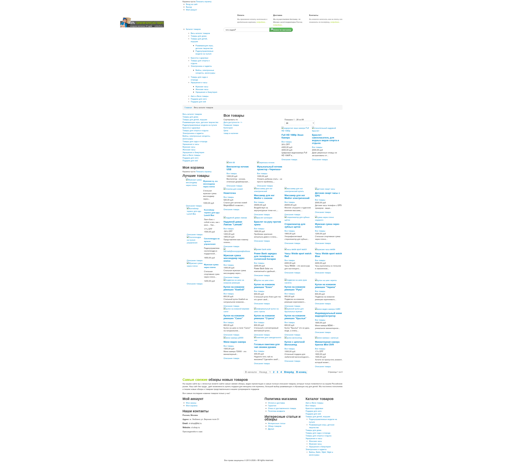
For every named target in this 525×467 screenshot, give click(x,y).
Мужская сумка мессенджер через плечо (210, 184)
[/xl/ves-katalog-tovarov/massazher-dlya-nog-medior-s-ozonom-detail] (268, 189)
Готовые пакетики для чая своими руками (267, 346)
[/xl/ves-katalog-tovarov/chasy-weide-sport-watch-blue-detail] (325, 249)
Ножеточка (230, 193)
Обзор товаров (274, 426)
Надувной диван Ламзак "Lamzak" (233, 223)
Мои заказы (191, 402)
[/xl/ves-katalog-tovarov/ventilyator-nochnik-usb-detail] (231, 162)
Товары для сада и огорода (195, 141)
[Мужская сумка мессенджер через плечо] (194, 182)
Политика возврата (276, 411)
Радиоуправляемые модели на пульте (200, 125)
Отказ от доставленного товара (282, 408)
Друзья (271, 428)
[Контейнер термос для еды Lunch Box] (195, 210)
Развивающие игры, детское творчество (200, 122)
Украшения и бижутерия (193, 152)
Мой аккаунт (191, 9)
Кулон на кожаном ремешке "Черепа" (325, 286)
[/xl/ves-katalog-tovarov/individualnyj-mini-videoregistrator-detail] (327, 308)
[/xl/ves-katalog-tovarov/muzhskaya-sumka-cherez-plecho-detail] (328, 218)
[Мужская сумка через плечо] (195, 264)
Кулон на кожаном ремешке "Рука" (295, 288)
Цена (226, 130)
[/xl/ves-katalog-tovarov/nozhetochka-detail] (233, 188)
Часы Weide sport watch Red (298, 255)
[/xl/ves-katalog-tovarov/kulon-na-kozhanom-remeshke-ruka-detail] (298, 280)
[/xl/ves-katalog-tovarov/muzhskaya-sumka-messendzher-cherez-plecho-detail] (237, 249)
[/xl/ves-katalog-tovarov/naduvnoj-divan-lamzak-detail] (235, 217)
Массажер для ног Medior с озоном (264, 197)
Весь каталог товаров (192, 114)
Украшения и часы (191, 144)
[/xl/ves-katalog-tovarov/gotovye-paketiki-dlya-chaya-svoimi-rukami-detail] (268, 338)
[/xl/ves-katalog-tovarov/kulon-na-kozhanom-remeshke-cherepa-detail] (326, 280)
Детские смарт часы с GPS (327, 194)
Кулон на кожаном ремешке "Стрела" (264, 317)
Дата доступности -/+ (233, 122)
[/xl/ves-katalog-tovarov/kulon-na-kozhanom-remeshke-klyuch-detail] (264, 280)
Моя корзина (191, 405)
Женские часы (189, 149)
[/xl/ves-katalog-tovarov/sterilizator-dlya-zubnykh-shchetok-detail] (298, 218)
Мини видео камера (235, 341)
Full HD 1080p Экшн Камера (292, 136)
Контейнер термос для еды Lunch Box (212, 212)
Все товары (287, 141)
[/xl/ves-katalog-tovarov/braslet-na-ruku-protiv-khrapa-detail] (263, 217)
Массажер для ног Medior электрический (297, 197)
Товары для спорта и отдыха (195, 130)
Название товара (231, 125)
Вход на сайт (192, 4)
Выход (189, 6)
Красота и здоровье (191, 127)
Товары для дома (190, 116)
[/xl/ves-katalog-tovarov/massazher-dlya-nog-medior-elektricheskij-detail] (298, 189)
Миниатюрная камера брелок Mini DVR (327, 343)
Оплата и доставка (276, 402)
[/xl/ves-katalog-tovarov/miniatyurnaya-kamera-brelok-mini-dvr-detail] (327, 337)
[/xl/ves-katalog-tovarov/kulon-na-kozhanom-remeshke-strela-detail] (268, 309)
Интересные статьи (276, 423)
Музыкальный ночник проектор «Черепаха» (269, 168)
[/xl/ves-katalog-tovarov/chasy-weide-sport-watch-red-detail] (296, 249)
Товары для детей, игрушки (195, 119)
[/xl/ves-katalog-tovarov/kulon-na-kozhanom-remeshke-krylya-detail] (298, 309)
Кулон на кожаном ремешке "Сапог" (234, 317)
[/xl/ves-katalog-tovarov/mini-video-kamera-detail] (233, 337)
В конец (301, 371)
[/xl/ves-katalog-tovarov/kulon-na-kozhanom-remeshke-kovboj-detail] (237, 280)
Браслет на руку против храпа (267, 223)
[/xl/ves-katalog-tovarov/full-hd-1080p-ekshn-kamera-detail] (295, 129)
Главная (188, 107)
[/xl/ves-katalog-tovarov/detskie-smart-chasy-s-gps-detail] (325, 188)
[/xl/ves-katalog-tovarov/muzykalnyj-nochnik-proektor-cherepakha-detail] (265, 162)
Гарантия (272, 405)
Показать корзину (204, 1)
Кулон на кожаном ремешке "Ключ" (264, 286)
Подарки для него (191, 157)
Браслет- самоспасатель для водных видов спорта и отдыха (325, 139)
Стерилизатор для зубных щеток (295, 225)
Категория (228, 127)
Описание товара (194, 205)
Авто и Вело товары (191, 155)
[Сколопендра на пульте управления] (195, 239)
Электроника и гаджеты (193, 133)
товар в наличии (231, 133)
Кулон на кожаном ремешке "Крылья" (295, 317)
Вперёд (289, 371)
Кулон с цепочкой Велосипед (295, 343)
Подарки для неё (190, 160)
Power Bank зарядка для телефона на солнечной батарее (265, 256)
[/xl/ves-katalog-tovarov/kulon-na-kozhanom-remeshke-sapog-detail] (237, 309)
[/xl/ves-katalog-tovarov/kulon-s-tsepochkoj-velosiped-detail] (293, 337)
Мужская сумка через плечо (211, 266)
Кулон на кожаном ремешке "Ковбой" (234, 288)
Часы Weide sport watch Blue (328, 255)
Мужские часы (189, 146)
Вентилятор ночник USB (238, 168)
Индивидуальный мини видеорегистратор (328, 314)
